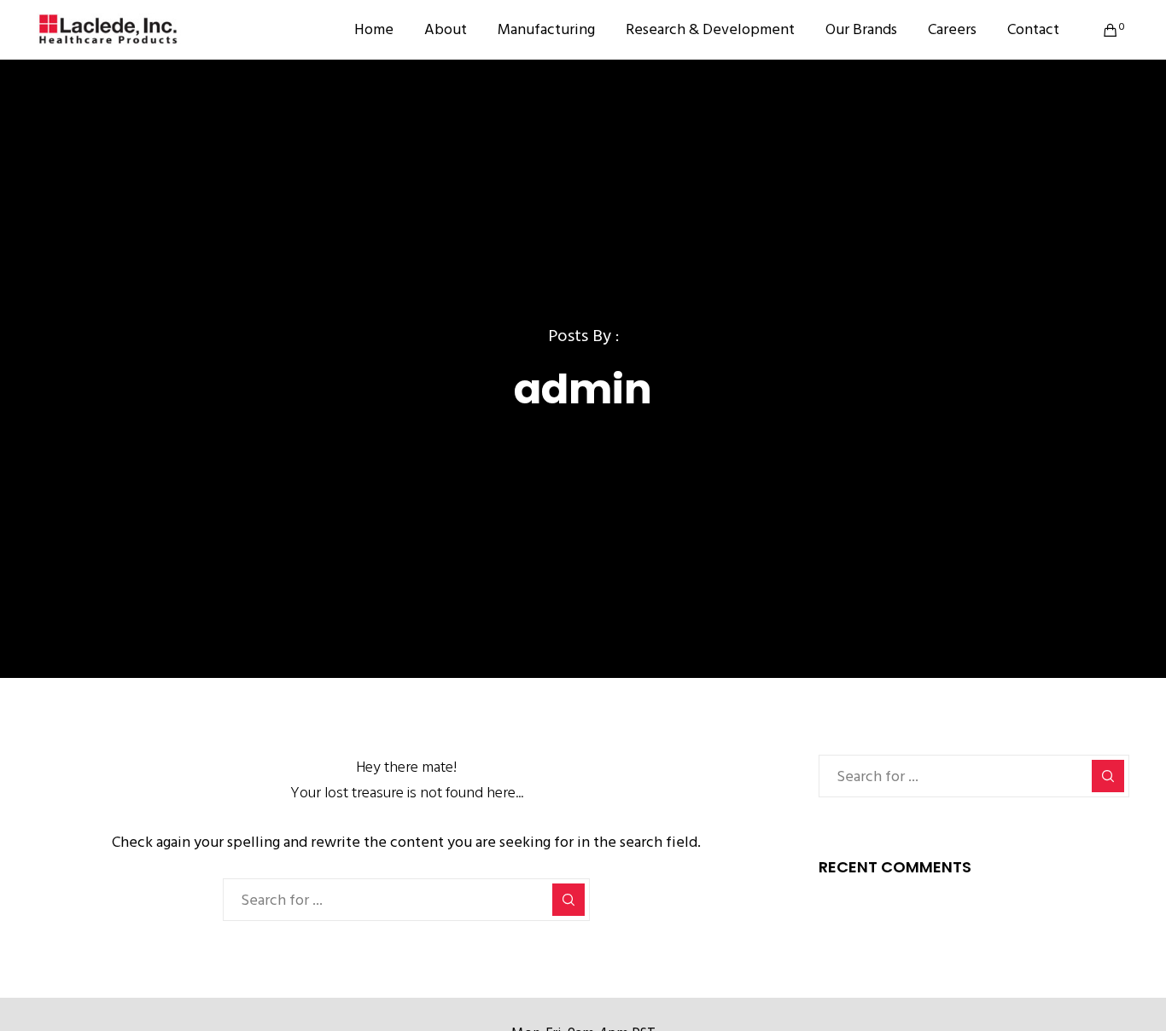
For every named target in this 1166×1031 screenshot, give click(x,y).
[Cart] (1100, 30)
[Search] (568, 899)
